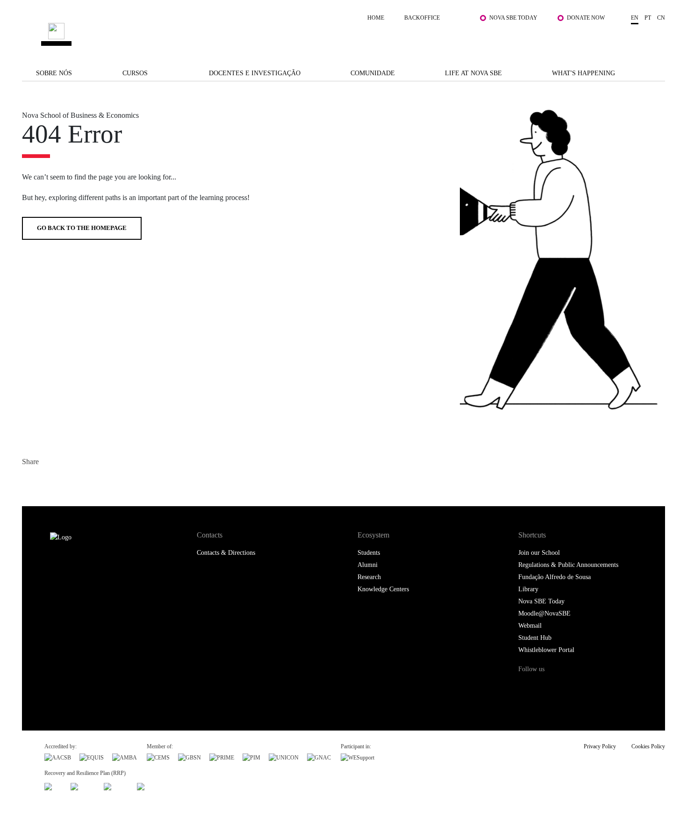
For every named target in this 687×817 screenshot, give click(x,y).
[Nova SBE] (287, 34)
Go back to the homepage (82, 227)
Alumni (368, 564)
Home (375, 17)
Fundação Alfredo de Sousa (554, 576)
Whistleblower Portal (546, 649)
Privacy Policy (600, 746)
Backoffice (422, 17)
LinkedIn (67, 481)
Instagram (565, 687)
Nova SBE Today (513, 17)
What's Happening (583, 73)
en (634, 17)
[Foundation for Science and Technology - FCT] (53, 785)
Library (528, 589)
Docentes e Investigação (255, 73)
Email (86, 481)
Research (369, 576)
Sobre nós (54, 73)
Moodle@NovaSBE (544, 613)
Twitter (49, 481)
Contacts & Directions (226, 552)
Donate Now (586, 17)
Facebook (30, 481)
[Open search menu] (655, 38)
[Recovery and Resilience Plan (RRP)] (83, 785)
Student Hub (534, 637)
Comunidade (373, 73)
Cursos (135, 73)
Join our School (539, 552)
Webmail (530, 625)
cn (661, 17)
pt (647, 17)
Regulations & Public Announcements (568, 564)
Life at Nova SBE (473, 73)
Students (369, 552)
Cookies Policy (648, 746)
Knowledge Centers (383, 589)
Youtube (603, 687)
